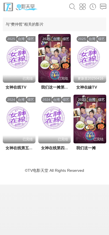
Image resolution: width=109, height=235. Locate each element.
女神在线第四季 (54, 148)
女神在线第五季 (19, 148)
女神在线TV (16, 87)
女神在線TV (86, 87)
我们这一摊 (86, 148)
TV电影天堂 (38, 170)
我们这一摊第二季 (56, 87)
